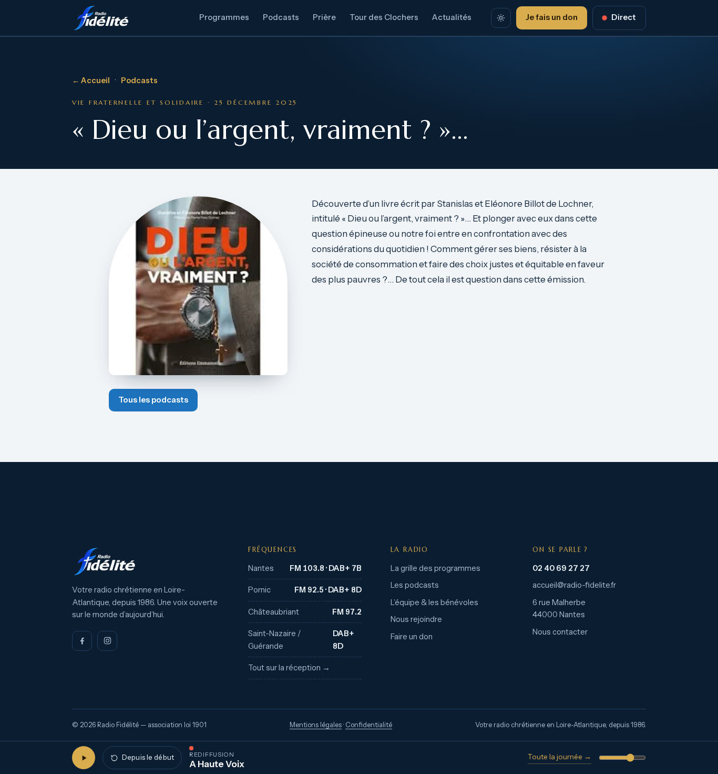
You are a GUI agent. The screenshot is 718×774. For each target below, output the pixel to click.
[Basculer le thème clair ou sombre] (501, 18)
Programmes (224, 17)
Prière (324, 17)
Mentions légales (316, 725)
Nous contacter (560, 632)
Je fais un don (552, 17)
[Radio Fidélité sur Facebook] (82, 641)
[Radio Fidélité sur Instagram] (107, 641)
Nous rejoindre (416, 619)
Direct (623, 17)
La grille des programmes (435, 568)
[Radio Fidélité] (146, 561)
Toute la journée (559, 756)
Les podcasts (415, 585)
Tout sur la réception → (289, 667)
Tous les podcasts (153, 400)
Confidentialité (368, 725)
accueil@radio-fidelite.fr (574, 585)
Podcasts (281, 17)
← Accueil (91, 80)
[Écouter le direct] (83, 757)
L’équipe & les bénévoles (434, 602)
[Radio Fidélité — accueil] (101, 18)
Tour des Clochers (384, 17)
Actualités (451, 17)
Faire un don (412, 636)
